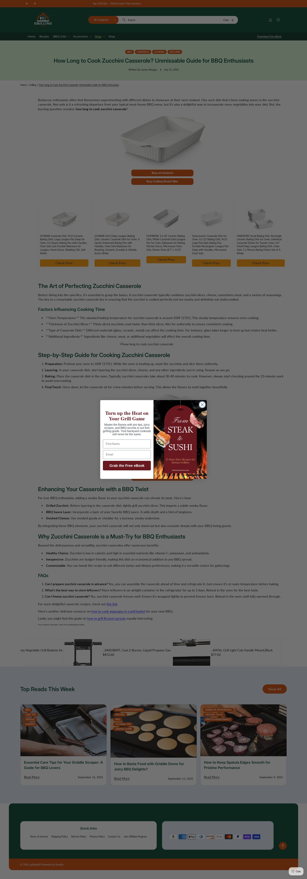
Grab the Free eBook (126, 466)
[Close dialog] (202, 405)
